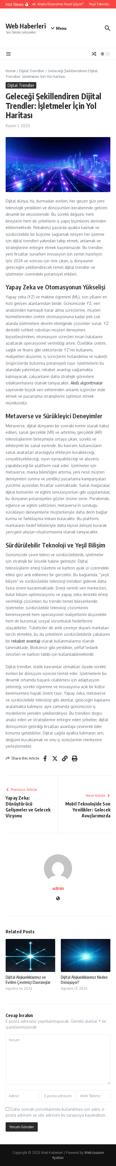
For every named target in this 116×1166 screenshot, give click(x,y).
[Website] (58, 898)
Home (11, 71)
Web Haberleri (26, 26)
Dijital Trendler (31, 71)
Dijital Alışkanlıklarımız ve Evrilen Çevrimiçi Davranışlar (28, 980)
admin (58, 888)
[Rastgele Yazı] (94, 54)
